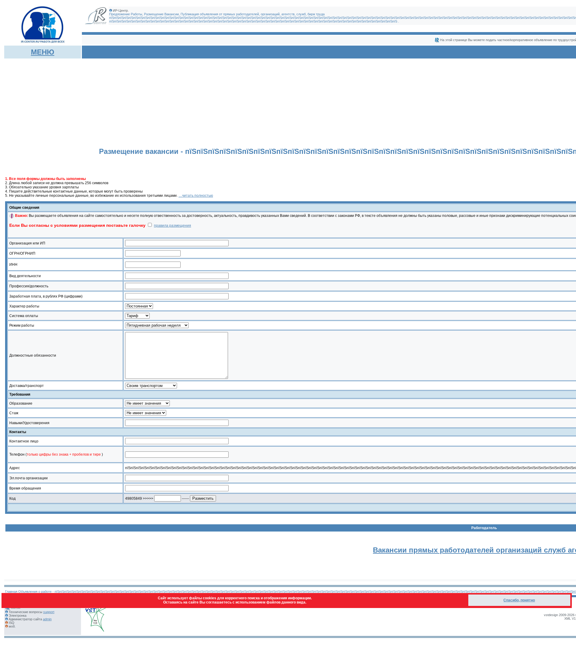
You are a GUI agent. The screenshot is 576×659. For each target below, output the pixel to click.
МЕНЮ (42, 52)
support (48, 612)
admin (47, 619)
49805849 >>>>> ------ (157, 498)
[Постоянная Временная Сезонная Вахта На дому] (139, 306)
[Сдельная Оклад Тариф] (137, 316)
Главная (11, 591)
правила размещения (172, 225)
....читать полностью (195, 195)
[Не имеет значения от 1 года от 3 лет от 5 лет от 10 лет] (145, 413)
